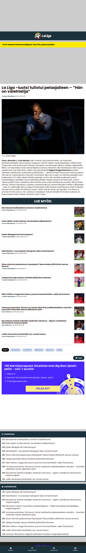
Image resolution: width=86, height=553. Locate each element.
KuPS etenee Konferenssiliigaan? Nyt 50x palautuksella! (29, 44)
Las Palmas (27, 350)
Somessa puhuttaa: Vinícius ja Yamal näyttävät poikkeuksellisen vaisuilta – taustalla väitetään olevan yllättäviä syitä (37, 308)
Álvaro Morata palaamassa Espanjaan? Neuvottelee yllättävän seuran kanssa (35, 265)
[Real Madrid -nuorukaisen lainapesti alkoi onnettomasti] (79, 255)
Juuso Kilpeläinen (8, 210)
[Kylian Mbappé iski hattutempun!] (79, 239)
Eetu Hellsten (7, 312)
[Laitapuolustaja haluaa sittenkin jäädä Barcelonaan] (79, 282)
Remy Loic (49, 350)
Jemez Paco (15, 350)
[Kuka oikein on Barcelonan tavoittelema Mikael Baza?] (79, 225)
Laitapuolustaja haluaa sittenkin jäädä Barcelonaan (26, 277)
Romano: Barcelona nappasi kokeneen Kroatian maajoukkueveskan (37, 534)
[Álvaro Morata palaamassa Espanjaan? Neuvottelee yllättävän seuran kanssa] (79, 268)
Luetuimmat (10, 486)
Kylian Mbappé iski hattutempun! (17, 234)
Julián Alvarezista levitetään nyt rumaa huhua (24, 334)
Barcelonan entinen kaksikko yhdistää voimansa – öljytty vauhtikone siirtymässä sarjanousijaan (34, 322)
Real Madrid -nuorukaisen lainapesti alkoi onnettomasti (28, 251)
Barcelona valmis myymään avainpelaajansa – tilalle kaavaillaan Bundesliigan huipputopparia (42, 507)
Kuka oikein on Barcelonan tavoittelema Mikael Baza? (27, 221)
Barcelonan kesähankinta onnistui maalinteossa (24, 208)
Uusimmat (9, 434)
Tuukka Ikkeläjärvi (8, 96)
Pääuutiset (39, 350)
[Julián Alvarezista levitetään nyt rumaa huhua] (79, 338)
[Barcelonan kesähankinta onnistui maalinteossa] (79, 212)
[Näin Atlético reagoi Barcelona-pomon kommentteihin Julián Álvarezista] (79, 298)
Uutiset (59, 350)
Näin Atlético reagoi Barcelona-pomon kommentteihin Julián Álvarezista (36, 294)
